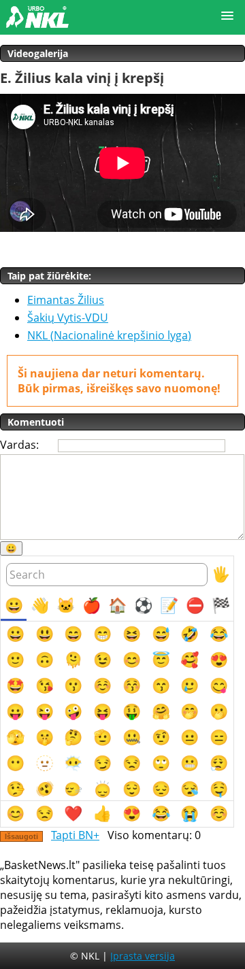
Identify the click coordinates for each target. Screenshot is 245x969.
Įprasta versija (142, 955)
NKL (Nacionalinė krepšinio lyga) (109, 335)
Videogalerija (37, 53)
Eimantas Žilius (65, 299)
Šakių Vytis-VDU (67, 317)
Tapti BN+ (75, 835)
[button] (227, 16)
